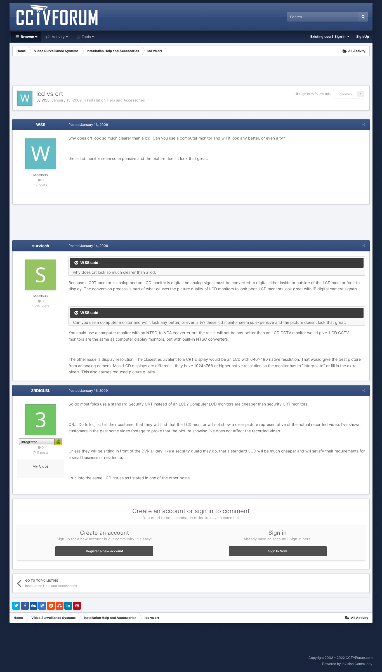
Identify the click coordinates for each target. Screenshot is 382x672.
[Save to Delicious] (42, 606)
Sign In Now (277, 551)
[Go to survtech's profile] (40, 275)
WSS (45, 100)
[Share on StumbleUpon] (59, 606)
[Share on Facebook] (25, 606)
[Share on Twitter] (16, 606)
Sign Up (362, 36)
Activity (58, 36)
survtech (40, 245)
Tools (86, 36)
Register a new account (104, 551)
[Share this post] (363, 124)
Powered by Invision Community (347, 664)
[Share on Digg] (33, 606)
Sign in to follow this (315, 94)
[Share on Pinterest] (77, 606)
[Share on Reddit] (51, 606)
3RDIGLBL (40, 390)
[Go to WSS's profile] (24, 98)
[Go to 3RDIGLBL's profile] (40, 419)
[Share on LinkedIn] (68, 606)
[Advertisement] (191, 71)
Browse (27, 36)
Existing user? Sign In (328, 36)
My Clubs (40, 466)
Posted (88, 124)
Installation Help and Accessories (116, 100)
